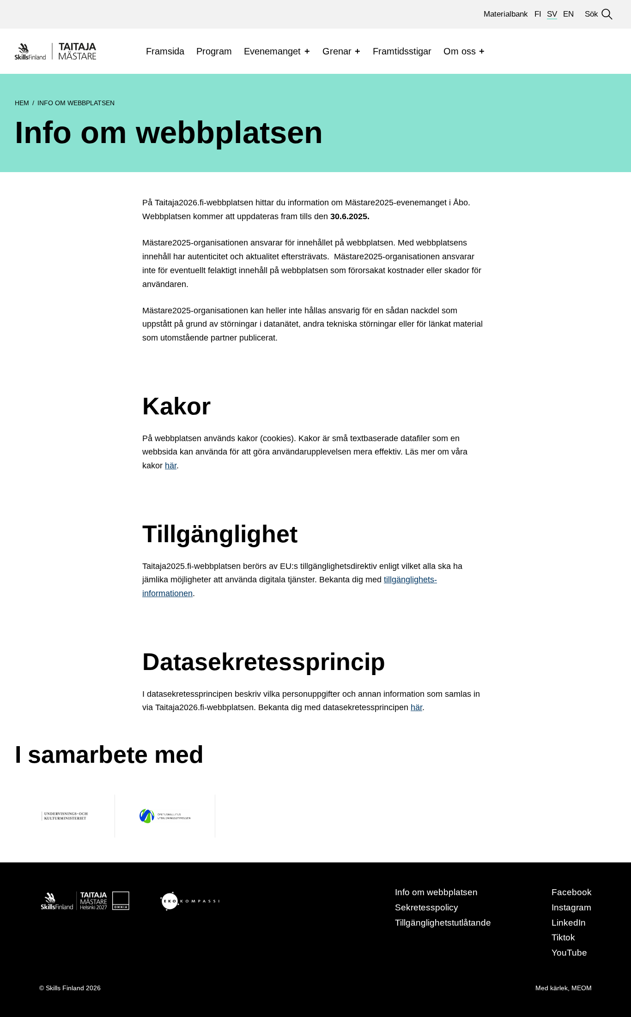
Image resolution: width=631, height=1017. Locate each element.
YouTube (569, 952)
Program (214, 51)
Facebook (572, 892)
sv (552, 14)
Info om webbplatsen (436, 892)
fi (537, 14)
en (568, 14)
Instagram (571, 907)
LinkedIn (569, 922)
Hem (22, 103)
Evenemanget (272, 51)
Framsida (165, 51)
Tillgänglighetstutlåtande (443, 922)
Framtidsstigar (402, 51)
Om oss (459, 51)
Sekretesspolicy (426, 907)
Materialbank (506, 14)
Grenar (337, 51)
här (170, 465)
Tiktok (563, 937)
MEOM (581, 988)
